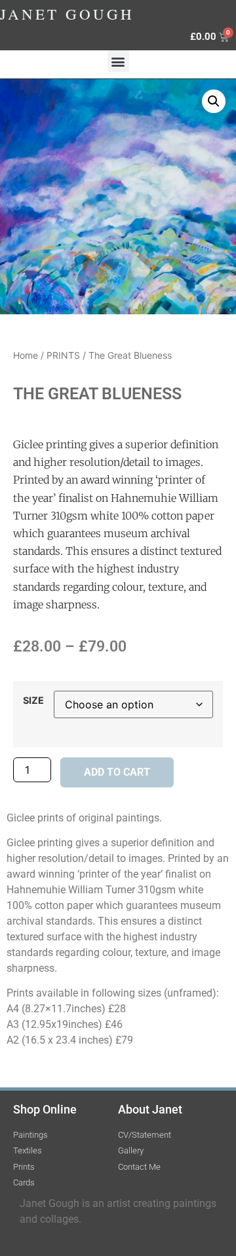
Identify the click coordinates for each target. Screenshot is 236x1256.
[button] (118, 61)
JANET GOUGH (67, 14)
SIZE (33, 700)
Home (25, 355)
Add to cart (117, 772)
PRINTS (63, 355)
